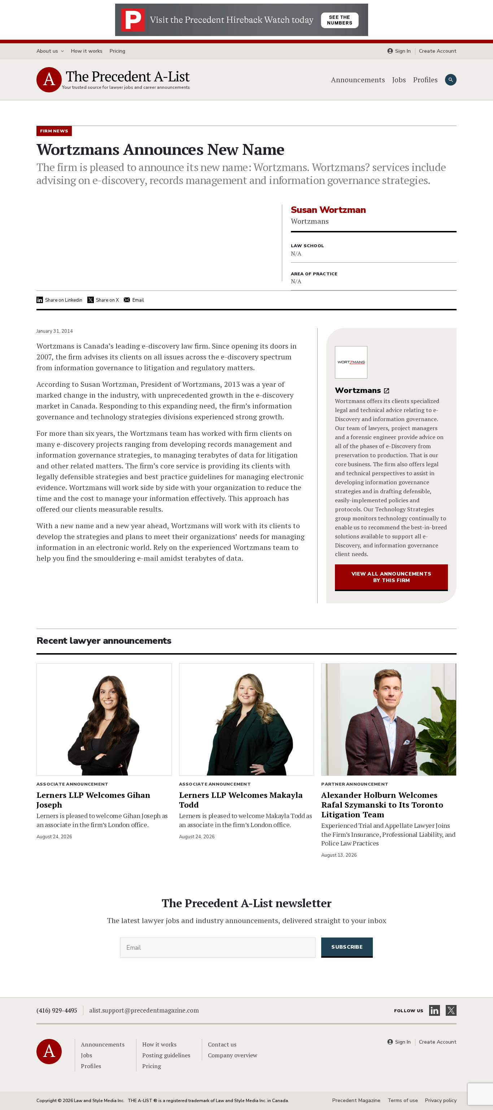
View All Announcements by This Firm (391, 577)
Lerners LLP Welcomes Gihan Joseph (93, 800)
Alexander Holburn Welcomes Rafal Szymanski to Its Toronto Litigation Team (382, 805)
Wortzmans (358, 390)
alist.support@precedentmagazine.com (144, 1010)
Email (138, 300)
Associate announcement (72, 784)
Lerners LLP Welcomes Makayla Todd (241, 800)
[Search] (451, 80)
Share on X (107, 300)
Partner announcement (354, 784)
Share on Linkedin (63, 300)
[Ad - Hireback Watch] (241, 19)
